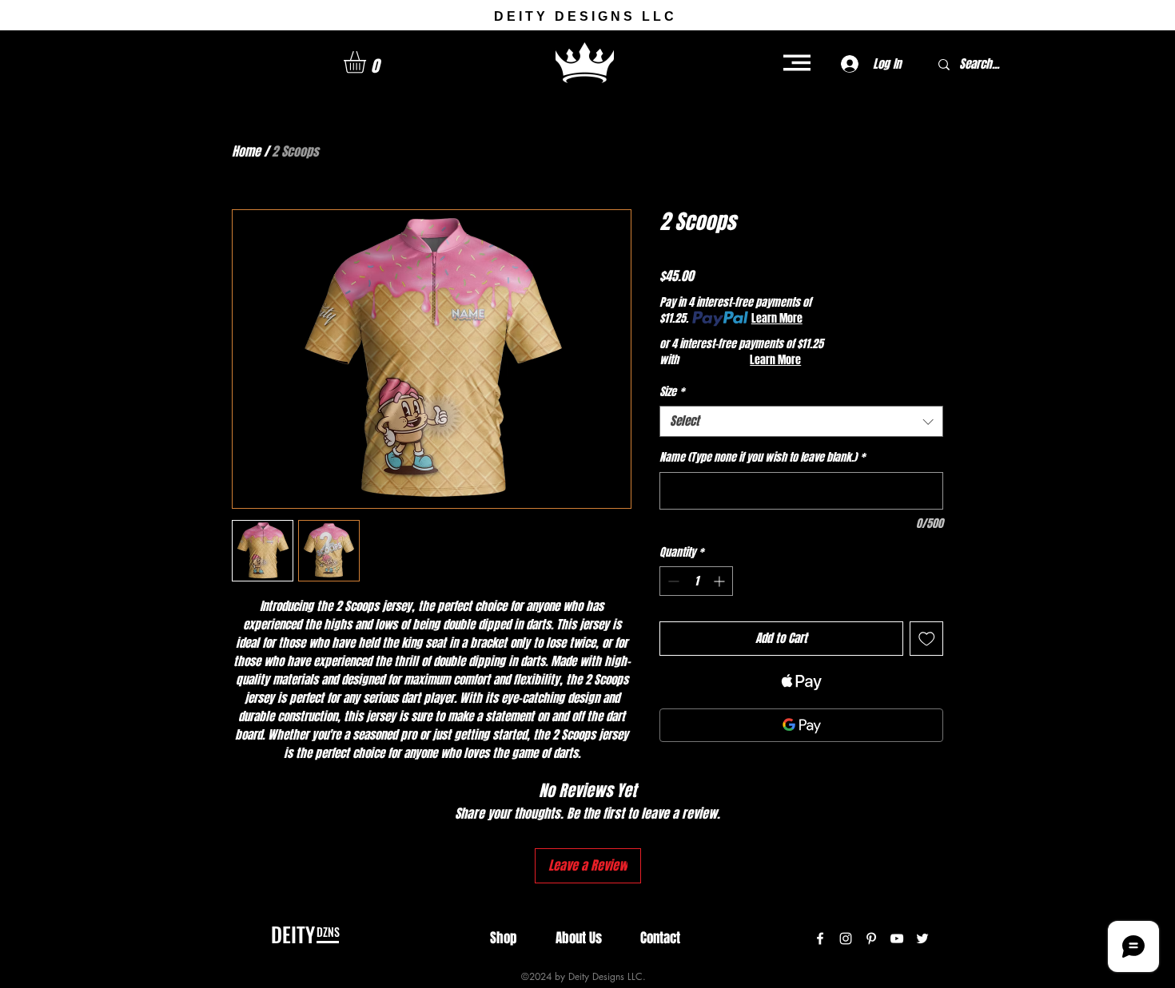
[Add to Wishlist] (927, 638)
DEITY (293, 934)
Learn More (777, 319)
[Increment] (721, 581)
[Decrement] (672, 581)
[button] (368, 62)
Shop (503, 938)
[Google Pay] (801, 725)
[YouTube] (897, 938)
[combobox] (801, 421)
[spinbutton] (696, 581)
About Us (579, 938)
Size (671, 392)
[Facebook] (820, 938)
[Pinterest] (871, 938)
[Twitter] (922, 938)
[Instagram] (846, 938)
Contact (660, 938)
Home (246, 151)
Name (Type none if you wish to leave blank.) (762, 458)
